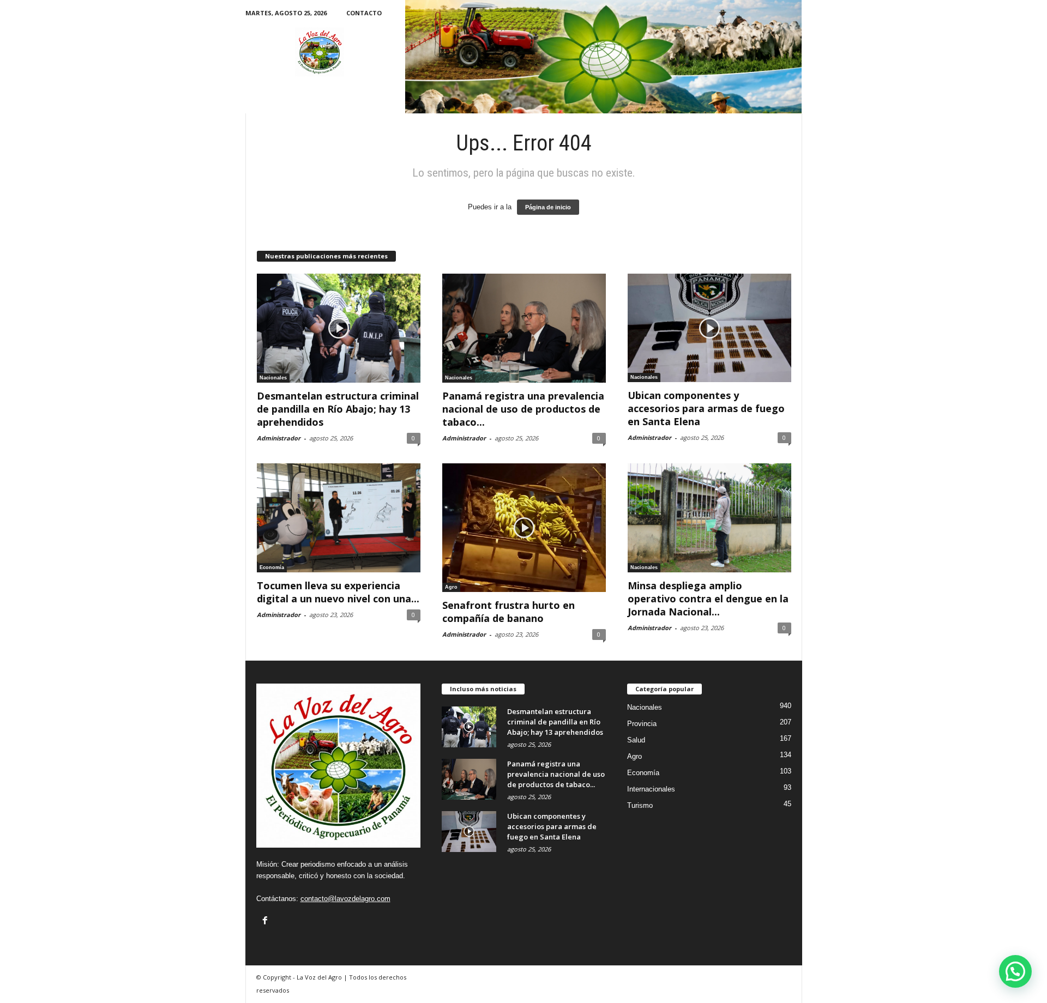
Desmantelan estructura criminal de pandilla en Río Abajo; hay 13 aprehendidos (338, 408)
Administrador (278, 438)
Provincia (642, 724)
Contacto (364, 13)
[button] (1015, 971)
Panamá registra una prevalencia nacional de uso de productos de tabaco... (523, 408)
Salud (636, 740)
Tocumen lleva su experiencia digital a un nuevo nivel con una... (338, 592)
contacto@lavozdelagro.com (345, 899)
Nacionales (273, 377)
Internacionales (651, 789)
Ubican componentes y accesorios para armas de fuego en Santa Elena (706, 408)
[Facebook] (265, 920)
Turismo (640, 805)
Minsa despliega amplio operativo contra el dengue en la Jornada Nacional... (708, 598)
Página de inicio (548, 207)
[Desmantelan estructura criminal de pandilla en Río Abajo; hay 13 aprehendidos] (338, 328)
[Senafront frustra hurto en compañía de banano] (524, 527)
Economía (272, 567)
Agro (451, 587)
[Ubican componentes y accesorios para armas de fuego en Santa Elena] (709, 328)
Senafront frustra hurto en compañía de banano (508, 612)
